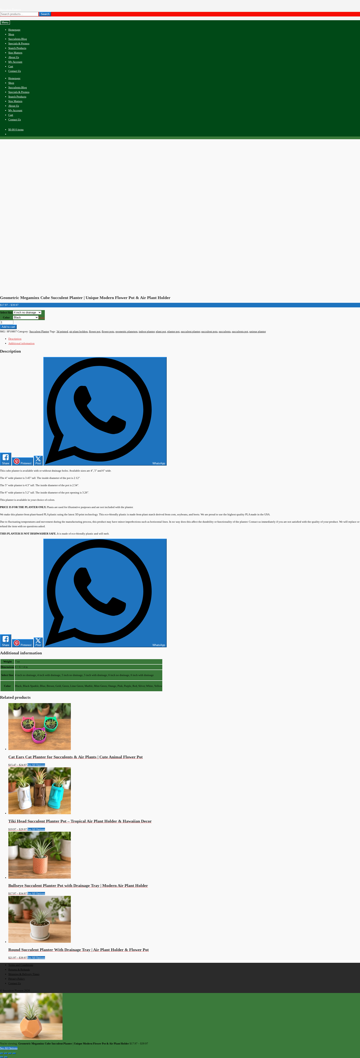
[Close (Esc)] (14, 1053)
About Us (13, 57)
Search (45, 14)
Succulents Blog (17, 38)
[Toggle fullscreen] (6, 1053)
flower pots (108, 331)
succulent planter (190, 331)
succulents (225, 331)
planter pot (173, 331)
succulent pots (209, 331)
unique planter (257, 331)
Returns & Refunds (19, 969)
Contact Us (14, 71)
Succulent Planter (39, 331)
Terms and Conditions (20, 965)
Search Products (17, 48)
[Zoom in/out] (1, 1053)
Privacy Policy (16, 978)
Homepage (14, 29)
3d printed (62, 331)
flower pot (94, 331)
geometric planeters (126, 331)
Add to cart (8, 326)
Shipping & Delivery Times (23, 974)
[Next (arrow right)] (6, 1057)
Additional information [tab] (21, 343)
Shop (11, 34)
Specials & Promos (18, 43)
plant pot (161, 331)
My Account (15, 61)
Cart (10, 66)
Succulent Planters (10, 9)
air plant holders (78, 331)
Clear (42, 317)
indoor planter (147, 331)
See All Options (36, 764)
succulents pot (240, 331)
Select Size (6, 312)
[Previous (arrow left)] (1, 1057)
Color (6, 317)
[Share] (10, 1053)
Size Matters (15, 52)
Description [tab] (14, 338)
